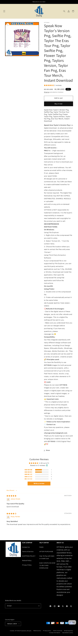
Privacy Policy (27, 565)
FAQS (41, 547)
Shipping (46, 92)
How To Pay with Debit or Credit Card (46, 557)
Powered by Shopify (25, 630)
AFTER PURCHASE (46, 551)
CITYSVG (17, 630)
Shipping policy (68, 630)
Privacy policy (47, 630)
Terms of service (57, 630)
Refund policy (37, 630)
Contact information (54, 632)
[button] (4, 11)
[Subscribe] (38, 605)
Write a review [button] (39, 483)
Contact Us (26, 547)
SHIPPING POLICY (28, 556)
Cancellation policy (67, 632)
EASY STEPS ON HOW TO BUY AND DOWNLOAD (47, 565)
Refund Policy (26, 560)
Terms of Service (27, 551)
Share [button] (48, 450)
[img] (11, 496)
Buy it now (58, 104)
